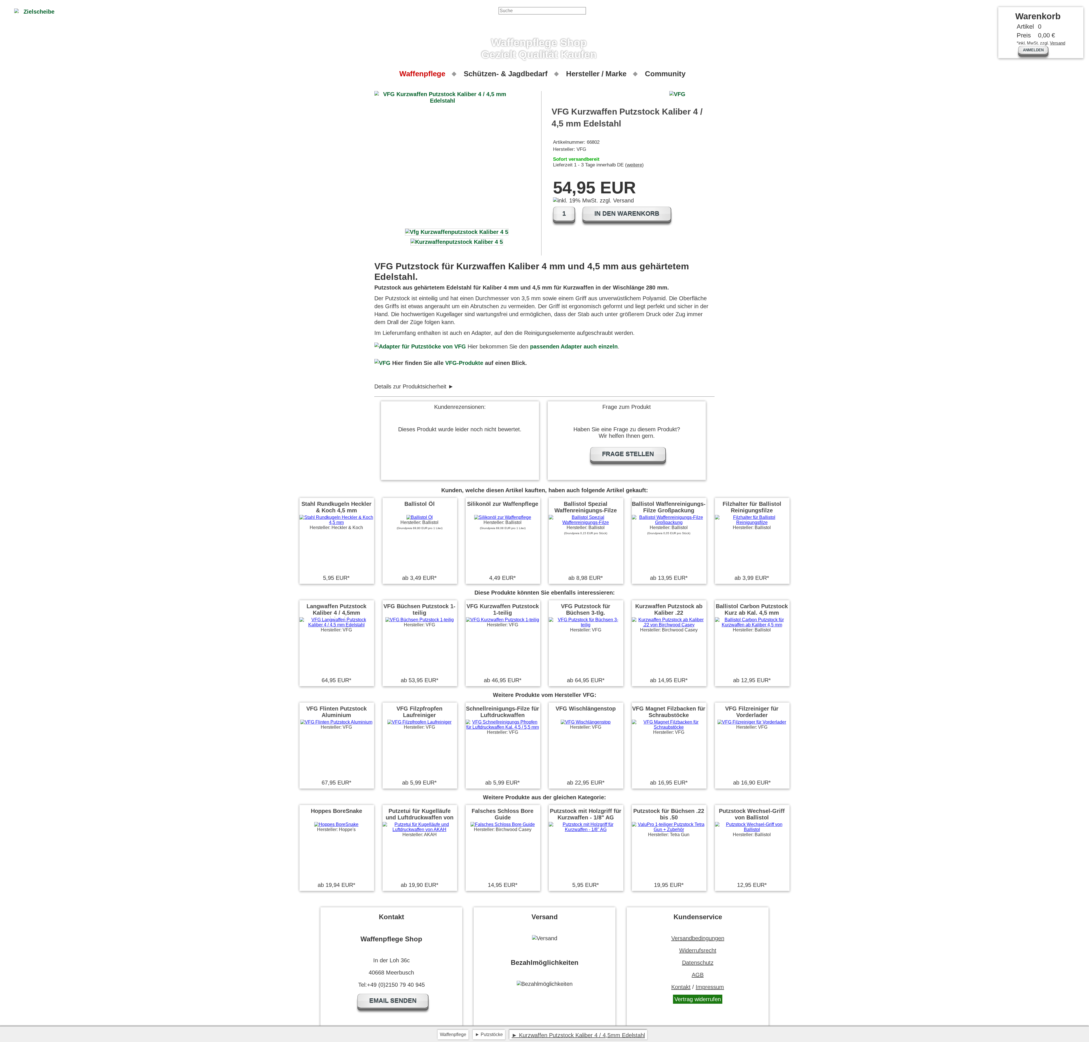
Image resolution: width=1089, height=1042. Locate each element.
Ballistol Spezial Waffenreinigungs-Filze (585, 507)
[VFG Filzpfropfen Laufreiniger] (419, 722)
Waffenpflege (422, 73)
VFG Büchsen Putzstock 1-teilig (419, 609)
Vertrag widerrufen (697, 999)
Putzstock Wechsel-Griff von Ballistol (752, 814)
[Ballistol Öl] (419, 517)
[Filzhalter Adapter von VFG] (420, 346)
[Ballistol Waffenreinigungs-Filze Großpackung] (669, 522)
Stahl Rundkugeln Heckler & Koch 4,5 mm (336, 507)
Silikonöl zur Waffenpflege (502, 504)
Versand (1057, 43)
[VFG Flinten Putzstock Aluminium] (336, 722)
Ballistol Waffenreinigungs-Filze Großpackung (669, 507)
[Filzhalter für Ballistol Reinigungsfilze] (752, 522)
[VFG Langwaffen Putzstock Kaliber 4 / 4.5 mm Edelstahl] (336, 624)
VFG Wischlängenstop (586, 708)
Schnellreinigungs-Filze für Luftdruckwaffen (502, 711)
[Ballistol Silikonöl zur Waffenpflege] (502, 517)
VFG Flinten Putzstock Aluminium (336, 711)
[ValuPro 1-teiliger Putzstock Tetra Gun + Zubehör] (669, 829)
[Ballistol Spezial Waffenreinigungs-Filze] (585, 522)
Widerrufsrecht (697, 950)
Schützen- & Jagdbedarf (506, 73)
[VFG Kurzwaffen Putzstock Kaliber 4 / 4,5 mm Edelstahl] (457, 232)
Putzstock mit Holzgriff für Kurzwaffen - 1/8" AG (585, 814)
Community (665, 73)
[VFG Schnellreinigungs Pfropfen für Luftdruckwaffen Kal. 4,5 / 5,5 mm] (502, 727)
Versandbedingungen (697, 938)
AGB (698, 975)
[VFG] (382, 363)
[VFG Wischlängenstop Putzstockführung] (586, 722)
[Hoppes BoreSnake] (336, 824)
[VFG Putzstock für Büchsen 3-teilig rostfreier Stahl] (585, 624)
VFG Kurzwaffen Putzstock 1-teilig (503, 609)
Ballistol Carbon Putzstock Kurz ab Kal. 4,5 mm (752, 609)
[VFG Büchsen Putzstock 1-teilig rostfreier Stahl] (419, 619)
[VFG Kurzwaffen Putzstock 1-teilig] (502, 619)
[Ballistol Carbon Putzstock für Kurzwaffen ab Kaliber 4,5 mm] (752, 624)
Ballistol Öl (419, 504)
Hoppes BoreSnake (336, 811)
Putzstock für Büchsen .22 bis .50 (668, 814)
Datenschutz (698, 962)
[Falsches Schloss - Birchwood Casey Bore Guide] (502, 824)
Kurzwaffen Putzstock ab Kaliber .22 (668, 609)
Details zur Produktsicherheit (410, 386)
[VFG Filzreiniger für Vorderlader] (751, 722)
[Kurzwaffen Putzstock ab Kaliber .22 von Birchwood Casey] (669, 624)
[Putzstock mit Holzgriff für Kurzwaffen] (585, 829)
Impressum (710, 987)
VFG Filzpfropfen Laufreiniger (419, 711)
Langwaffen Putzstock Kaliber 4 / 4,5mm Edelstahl (336, 612)
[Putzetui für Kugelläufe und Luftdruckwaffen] (419, 829)
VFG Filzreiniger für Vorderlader (751, 711)
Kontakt (681, 987)
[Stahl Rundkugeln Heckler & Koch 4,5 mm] (336, 522)
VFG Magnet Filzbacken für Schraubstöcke (668, 711)
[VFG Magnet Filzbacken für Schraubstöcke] (669, 727)
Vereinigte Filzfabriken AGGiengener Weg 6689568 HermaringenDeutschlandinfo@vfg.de (440, 386)
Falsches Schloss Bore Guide (502, 814)
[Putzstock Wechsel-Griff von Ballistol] (752, 829)
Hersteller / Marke (596, 73)
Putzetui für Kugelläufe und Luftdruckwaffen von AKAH (419, 817)
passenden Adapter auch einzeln (574, 346)
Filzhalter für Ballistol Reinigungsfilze (752, 507)
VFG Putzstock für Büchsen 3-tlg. (585, 609)
